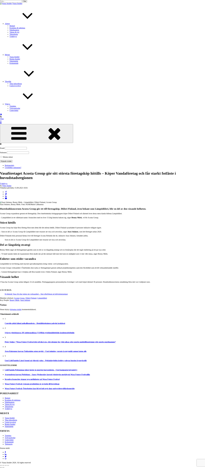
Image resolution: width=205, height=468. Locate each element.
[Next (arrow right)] (3, 467)
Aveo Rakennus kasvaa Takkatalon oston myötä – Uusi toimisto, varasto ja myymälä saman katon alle (45, 351)
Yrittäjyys (13, 36)
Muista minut (7, 157)
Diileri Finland (31, 298)
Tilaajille (8, 81)
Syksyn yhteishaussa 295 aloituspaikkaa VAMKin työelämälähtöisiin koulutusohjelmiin (39, 333)
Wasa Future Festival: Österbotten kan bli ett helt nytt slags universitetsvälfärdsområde (40, 389)
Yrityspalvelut (14, 108)
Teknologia (13, 34)
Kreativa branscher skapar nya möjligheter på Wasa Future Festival (32, 379)
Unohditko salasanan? (13, 168)
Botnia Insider (14, 59)
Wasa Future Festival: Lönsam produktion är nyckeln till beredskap (32, 384)
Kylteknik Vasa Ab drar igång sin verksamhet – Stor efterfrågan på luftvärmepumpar (36, 294)
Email (2, 148)
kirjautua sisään (15, 309)
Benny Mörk (14, 300)
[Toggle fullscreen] (6, 465)
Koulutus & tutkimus (17, 28)
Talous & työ (14, 32)
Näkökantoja (14, 30)
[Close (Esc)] (1, 465)
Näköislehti (13, 61)
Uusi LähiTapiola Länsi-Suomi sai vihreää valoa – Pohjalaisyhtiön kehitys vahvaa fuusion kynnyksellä (46, 361)
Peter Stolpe (6, 186)
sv (1, 121)
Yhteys (7, 104)
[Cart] (1, 114)
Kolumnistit (13, 63)
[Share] (3, 465)
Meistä (7, 55)
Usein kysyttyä (15, 86)
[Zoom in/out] (8, 465)
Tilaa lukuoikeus (15, 84)
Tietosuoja (8, 444)
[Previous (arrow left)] (1, 467)
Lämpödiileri (42, 298)
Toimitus (12, 106)
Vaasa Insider (17, 3)
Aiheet (7, 24)
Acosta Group (19, 298)
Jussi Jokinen (25, 300)
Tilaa (2, 119)
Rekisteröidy (9, 165)
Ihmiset (12, 26)
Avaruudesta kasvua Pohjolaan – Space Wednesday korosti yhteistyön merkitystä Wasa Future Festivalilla (47, 375)
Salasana (3, 152)
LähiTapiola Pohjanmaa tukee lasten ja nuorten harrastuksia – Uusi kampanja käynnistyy (41, 370)
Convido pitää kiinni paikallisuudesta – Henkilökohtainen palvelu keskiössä (35, 323)
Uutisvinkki (13, 110)
